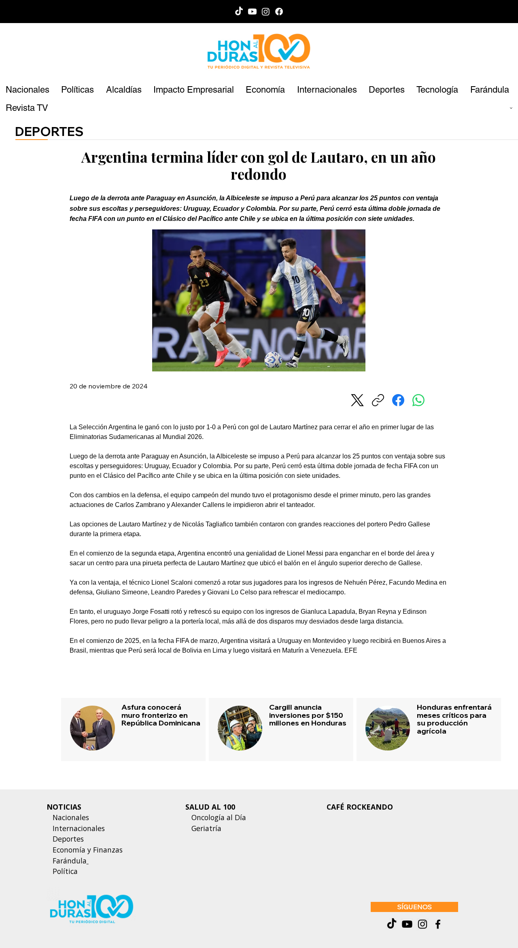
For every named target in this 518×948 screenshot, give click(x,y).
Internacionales (79, 828)
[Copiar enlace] (378, 400)
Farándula (70, 860)
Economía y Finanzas (88, 850)
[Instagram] (266, 11)
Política (62, 871)
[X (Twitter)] (357, 400)
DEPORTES (49, 131)
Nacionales (71, 817)
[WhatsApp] (418, 400)
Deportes (67, 839)
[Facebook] (279, 11)
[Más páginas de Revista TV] (511, 108)
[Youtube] (252, 11)
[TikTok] (239, 11)
